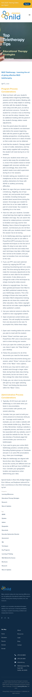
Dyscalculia (5, 530)
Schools (3, 645)
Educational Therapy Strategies (15, 52)
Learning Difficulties (22, 686)
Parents (3, 641)
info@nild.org (21, 662)
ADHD (3, 514)
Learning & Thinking (7, 554)
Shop (18, 641)
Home (3, 634)
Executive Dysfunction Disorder (10, 534)
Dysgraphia (5, 526)
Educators (4, 637)
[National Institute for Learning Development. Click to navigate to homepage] (10, 15)
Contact (19, 645)
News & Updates (6, 506)
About (19, 630)
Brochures (5, 562)
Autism (4, 522)
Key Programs (6, 550)
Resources (20, 634)
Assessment (5, 538)
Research (4, 502)
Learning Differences (8, 494)
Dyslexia (4, 518)
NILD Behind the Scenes (8, 558)
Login (18, 638)
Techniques (8, 58)
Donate (3, 649)
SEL (3, 542)
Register (27, 4)
